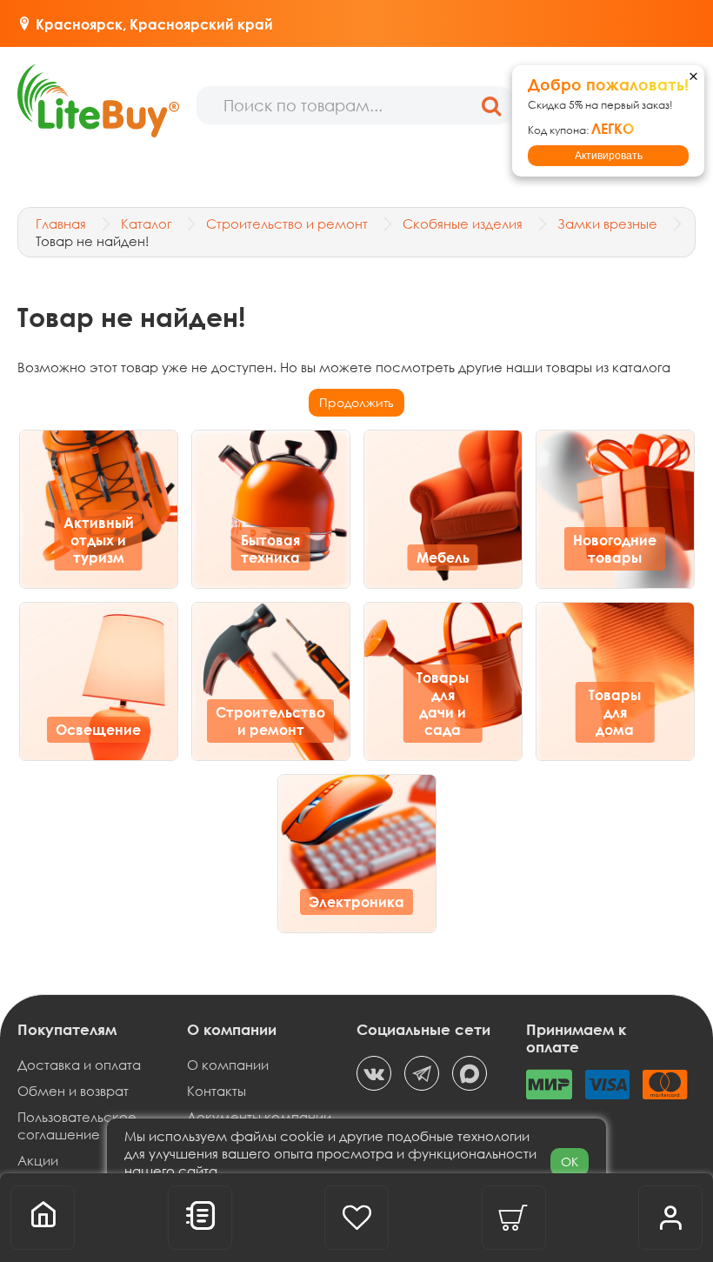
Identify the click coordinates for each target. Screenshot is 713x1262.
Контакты (216, 1090)
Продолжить (356, 402)
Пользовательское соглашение (77, 1125)
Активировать (609, 156)
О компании (228, 1064)
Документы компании (259, 1116)
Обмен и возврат (73, 1090)
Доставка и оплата (79, 1064)
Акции (37, 1160)
